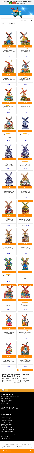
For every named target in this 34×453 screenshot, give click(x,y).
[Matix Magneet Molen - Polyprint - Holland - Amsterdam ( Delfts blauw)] (9, 151)
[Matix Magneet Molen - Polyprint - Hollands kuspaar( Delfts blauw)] (25, 151)
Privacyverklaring (6, 417)
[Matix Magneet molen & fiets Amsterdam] (9, 320)
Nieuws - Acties (5, 438)
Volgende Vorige (27, 370)
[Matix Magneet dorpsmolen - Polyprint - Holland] (25, 179)
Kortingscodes (5, 436)
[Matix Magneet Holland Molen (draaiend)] (9, 292)
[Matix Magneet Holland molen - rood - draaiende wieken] (9, 264)
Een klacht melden (6, 427)
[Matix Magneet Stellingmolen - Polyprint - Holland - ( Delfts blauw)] (9, 179)
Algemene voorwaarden (8, 431)
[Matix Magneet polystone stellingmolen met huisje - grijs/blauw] (9, 38)
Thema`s (6, 19)
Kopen (8, 46)
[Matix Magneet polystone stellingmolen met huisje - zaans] (9, 123)
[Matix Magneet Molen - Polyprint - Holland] (25, 235)
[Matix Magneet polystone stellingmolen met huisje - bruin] (9, 66)
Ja (10, 3)
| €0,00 (7, 451)
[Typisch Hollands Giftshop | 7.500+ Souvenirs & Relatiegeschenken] (17, 12)
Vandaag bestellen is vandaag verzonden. (13, 433)
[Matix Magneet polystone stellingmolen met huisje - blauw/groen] (25, 66)
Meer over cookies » (21, 3)
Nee (14, 3)
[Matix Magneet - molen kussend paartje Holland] (9, 348)
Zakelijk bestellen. (6, 419)
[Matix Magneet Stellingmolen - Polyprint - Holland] (25, 207)
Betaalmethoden (6, 422)
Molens (10, 19)
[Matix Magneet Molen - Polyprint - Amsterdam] (9, 235)
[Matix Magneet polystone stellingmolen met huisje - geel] (9, 94)
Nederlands (23, 20)
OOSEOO (21, 447)
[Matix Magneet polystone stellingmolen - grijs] (25, 94)
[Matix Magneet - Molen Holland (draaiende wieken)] (25, 348)
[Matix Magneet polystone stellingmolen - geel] (25, 38)
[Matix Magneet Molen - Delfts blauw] (25, 123)
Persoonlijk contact (6, 420)
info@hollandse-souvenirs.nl (9, 402)
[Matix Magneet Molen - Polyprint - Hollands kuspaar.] (9, 207)
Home (2, 19)
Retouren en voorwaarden (8, 435)
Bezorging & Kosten (6, 426)
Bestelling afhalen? (6, 424)
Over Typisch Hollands (7, 429)
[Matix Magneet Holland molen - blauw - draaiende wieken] (25, 264)
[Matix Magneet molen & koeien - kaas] (25, 320)
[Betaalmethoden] (5, 390)
